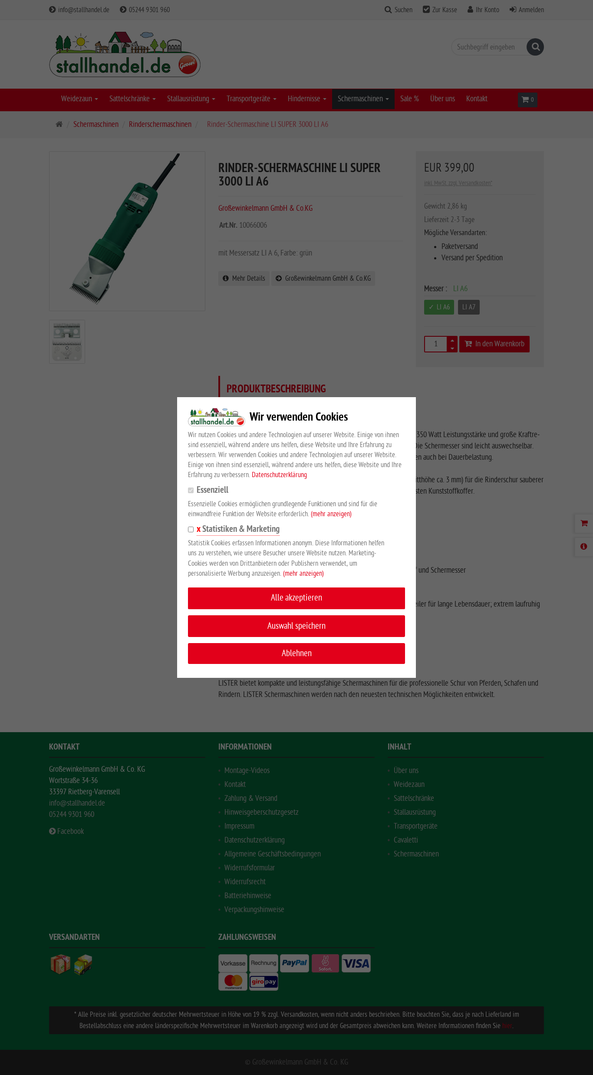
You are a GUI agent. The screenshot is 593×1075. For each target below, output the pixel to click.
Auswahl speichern (296, 626)
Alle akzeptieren (296, 598)
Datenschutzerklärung (279, 475)
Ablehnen (297, 653)
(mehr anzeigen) (331, 514)
